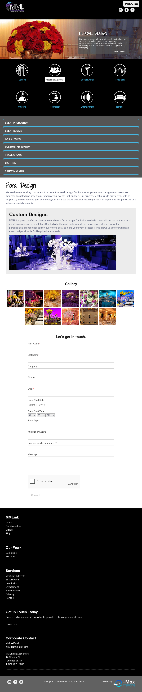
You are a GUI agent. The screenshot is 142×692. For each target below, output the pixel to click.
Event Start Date (36, 400)
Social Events (12, 579)
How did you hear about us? (42, 443)
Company (32, 366)
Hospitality (11, 583)
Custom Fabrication (17, 146)
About (9, 522)
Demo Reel (11, 553)
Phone (32, 377)
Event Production (16, 122)
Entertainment (13, 590)
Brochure (10, 556)
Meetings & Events (15, 576)
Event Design (13, 130)
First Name (34, 343)
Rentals (10, 598)
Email (31, 388)
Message (32, 454)
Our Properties (13, 526)
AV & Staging (13, 138)
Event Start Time (36, 411)
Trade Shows (13, 154)
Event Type (33, 420)
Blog (8, 533)
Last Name (33, 355)
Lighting (10, 162)
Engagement (12, 587)
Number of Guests (37, 431)
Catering (10, 594)
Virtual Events (15, 170)
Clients (9, 529)
